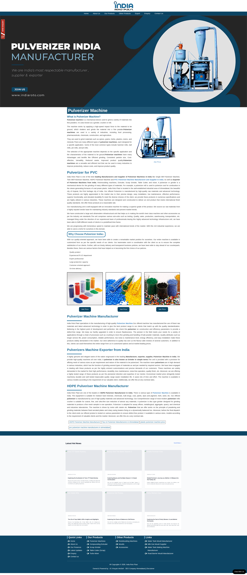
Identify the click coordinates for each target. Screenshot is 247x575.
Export (137, 13)
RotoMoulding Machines (128, 541)
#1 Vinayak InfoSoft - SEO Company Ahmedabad (127, 568)
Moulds (121, 544)
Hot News (98, 474)
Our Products (109, 13)
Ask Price (157, 162)
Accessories (123, 547)
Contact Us (159, 13)
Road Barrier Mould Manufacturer (160, 553)
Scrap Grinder (95, 547)
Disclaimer (150, 568)
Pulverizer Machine (125, 323)
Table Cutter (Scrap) (97, 550)
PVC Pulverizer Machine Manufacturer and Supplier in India (138, 180)
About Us (96, 13)
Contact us (74, 557)
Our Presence (75, 547)
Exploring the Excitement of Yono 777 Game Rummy (83, 478)
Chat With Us (239, 572)
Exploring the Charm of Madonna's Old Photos (121, 519)
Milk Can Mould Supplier (157, 544)
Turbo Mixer (94, 553)
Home (86, 13)
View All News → (177, 442)
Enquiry (147, 13)
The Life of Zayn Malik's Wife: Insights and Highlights (83, 519)
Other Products (125, 13)
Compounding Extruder (99, 544)
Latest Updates (76, 550)
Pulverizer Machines (97, 541)
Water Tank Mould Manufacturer (160, 541)
